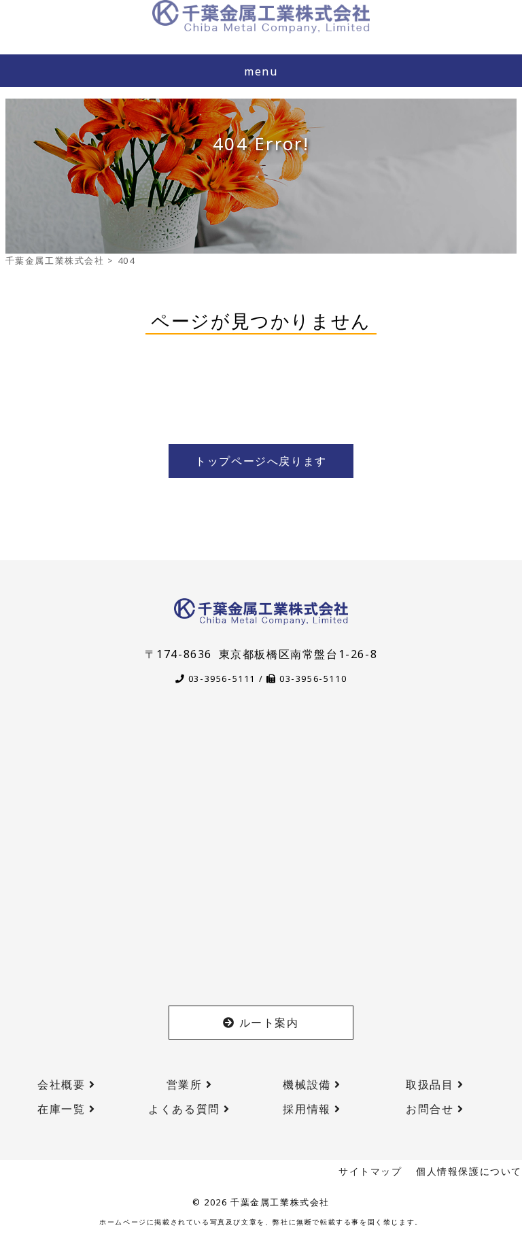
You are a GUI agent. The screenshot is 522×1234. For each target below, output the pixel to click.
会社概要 (63, 1084)
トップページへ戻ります (261, 460)
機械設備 (308, 1084)
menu (260, 71)
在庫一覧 (63, 1108)
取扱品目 (431, 1084)
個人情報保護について (469, 1171)
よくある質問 (186, 1108)
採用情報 (308, 1108)
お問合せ (431, 1108)
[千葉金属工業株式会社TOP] (261, 16)
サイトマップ (370, 1171)
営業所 (186, 1084)
